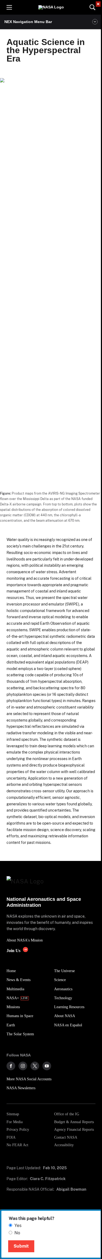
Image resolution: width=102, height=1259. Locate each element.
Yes (17, 1225)
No (17, 1232)
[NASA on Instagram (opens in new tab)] (22, 1066)
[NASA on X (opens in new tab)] (34, 1066)
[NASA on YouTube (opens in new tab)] (46, 1066)
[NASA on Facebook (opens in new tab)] (11, 1066)
